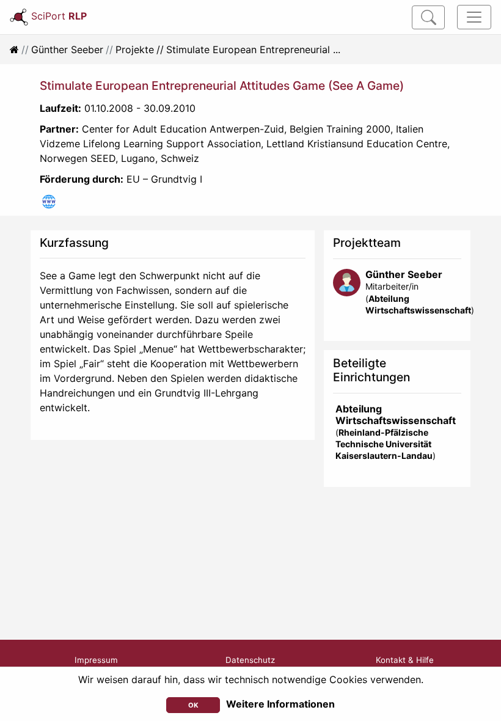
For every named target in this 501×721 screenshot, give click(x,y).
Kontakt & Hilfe (405, 660)
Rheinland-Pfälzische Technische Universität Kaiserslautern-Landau (384, 444)
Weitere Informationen (280, 704)
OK (193, 705)
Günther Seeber (67, 49)
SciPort (59, 16)
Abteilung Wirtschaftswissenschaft (395, 414)
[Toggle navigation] (474, 17)
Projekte (134, 49)
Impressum (96, 660)
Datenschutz (250, 660)
